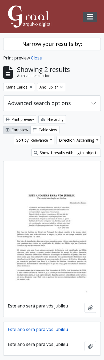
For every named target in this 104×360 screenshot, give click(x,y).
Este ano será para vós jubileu (38, 329)
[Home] (32, 16)
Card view (19, 129)
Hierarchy (54, 119)
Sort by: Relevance (32, 140)
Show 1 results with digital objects (68, 152)
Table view (47, 129)
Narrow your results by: (52, 43)
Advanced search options (39, 103)
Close (36, 58)
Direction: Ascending (77, 140)
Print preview (22, 119)
